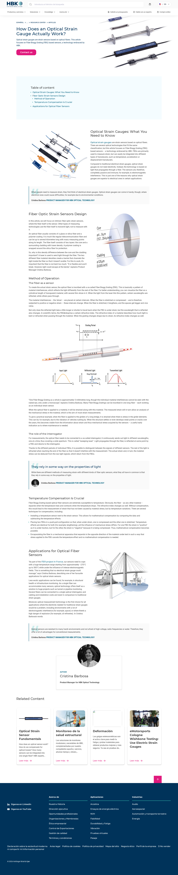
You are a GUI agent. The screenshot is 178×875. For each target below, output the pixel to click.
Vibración (95, 828)
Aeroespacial (138, 809)
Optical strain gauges (101, 142)
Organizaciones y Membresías (63, 819)
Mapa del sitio (112, 846)
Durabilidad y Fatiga (100, 823)
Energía (136, 819)
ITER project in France (52, 562)
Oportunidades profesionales (63, 814)
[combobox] (85, 4)
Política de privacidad (93, 846)
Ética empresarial (57, 823)
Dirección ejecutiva (58, 809)
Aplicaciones (96, 797)
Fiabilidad (95, 819)
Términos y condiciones (60, 838)
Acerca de (54, 797)
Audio (135, 804)
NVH (92, 814)
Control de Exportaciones (61, 828)
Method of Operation (44, 99)
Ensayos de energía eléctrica (104, 809)
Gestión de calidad (58, 833)
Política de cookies (71, 846)
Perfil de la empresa (146, 846)
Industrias (137, 797)
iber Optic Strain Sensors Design (49, 96)
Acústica (94, 804)
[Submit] (30, 4)
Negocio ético (127, 846)
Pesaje (93, 838)
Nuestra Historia (57, 804)
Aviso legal (55, 846)
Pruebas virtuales (99, 833)
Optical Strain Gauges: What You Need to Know (56, 92)
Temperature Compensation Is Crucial (53, 102)
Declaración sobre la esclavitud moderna (27, 846)
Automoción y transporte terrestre (149, 814)
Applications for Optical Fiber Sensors (51, 106)
